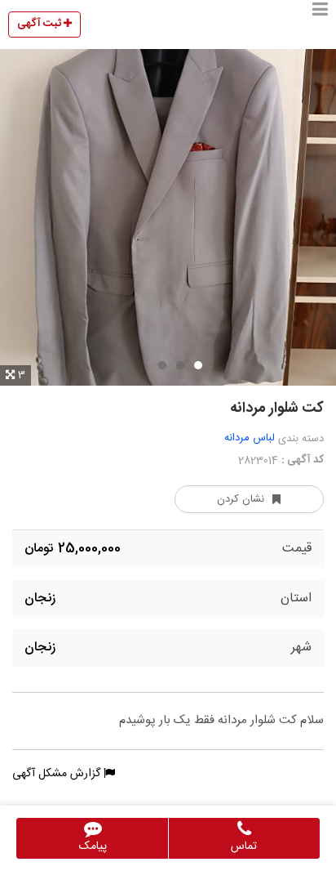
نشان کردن (240, 499)
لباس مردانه (249, 438)
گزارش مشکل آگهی (58, 774)
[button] (320, 24)
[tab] (198, 365)
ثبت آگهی (40, 24)
